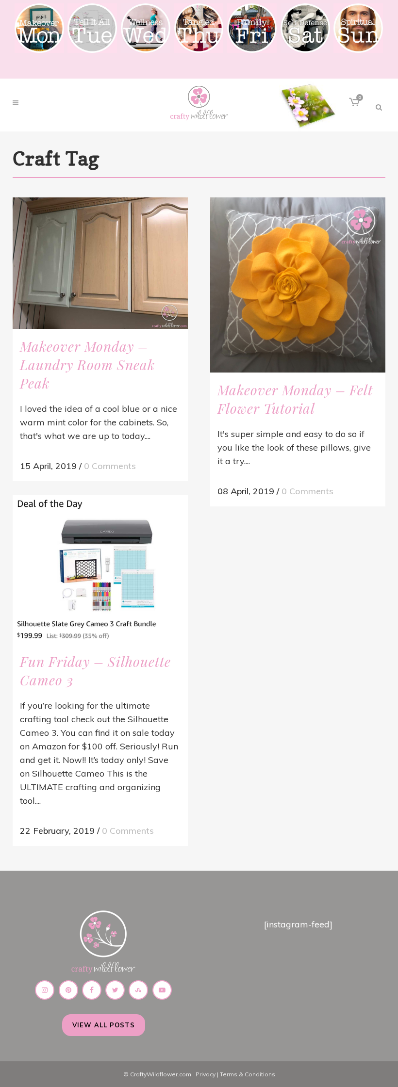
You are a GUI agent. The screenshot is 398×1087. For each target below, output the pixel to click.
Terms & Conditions (247, 1074)
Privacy (206, 1074)
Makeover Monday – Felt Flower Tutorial (295, 399)
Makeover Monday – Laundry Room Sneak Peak (87, 364)
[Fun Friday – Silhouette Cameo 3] (100, 569)
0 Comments (110, 465)
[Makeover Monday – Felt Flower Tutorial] (297, 285)
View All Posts (103, 1025)
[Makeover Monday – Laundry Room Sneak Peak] (100, 263)
